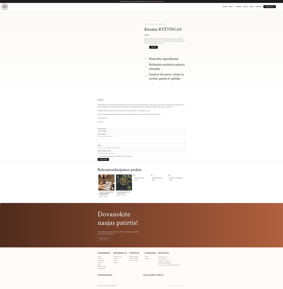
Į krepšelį (153, 47)
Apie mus (115, 260)
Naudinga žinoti (101, 268)
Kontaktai (115, 262)
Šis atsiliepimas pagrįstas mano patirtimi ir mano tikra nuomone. (116, 156)
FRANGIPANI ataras (157, 178)
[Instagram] (147, 278)
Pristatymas (116, 258)
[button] (280, 6)
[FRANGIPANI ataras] (151, 175)
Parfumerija (152, 24)
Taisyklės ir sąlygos (133, 256)
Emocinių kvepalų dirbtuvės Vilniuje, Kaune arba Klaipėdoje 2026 (106, 193)
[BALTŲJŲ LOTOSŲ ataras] (169, 175)
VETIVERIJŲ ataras (139, 178)
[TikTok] (156, 278)
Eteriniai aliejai (101, 260)
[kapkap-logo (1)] (5, 7)
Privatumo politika (133, 260)
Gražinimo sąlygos (102, 266)
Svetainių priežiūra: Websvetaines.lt (177, 285)
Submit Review (103, 159)
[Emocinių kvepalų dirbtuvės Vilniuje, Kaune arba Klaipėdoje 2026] (106, 175)
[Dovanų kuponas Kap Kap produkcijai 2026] (124, 175)
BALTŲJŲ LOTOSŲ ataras (175, 178)
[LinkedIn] (153, 278)
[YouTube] (150, 278)
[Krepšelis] (277, 6)
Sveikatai (100, 262)
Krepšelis (147, 258)
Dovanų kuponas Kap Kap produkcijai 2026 (123, 192)
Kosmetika (100, 258)
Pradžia (146, 24)
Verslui (99, 264)
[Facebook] (144, 278)
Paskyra (147, 256)
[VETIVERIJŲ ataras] (134, 175)
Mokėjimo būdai (117, 256)
